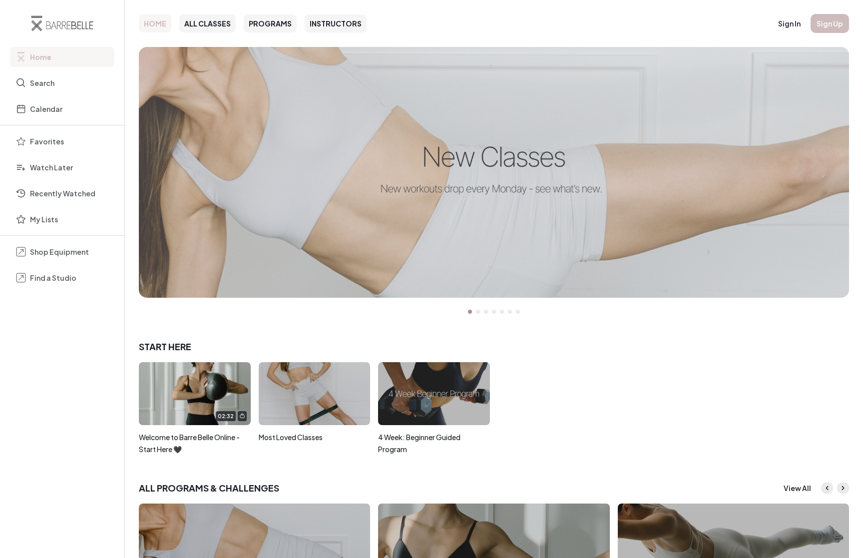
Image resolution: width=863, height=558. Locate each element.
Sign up (830, 23)
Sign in (789, 23)
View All (797, 488)
